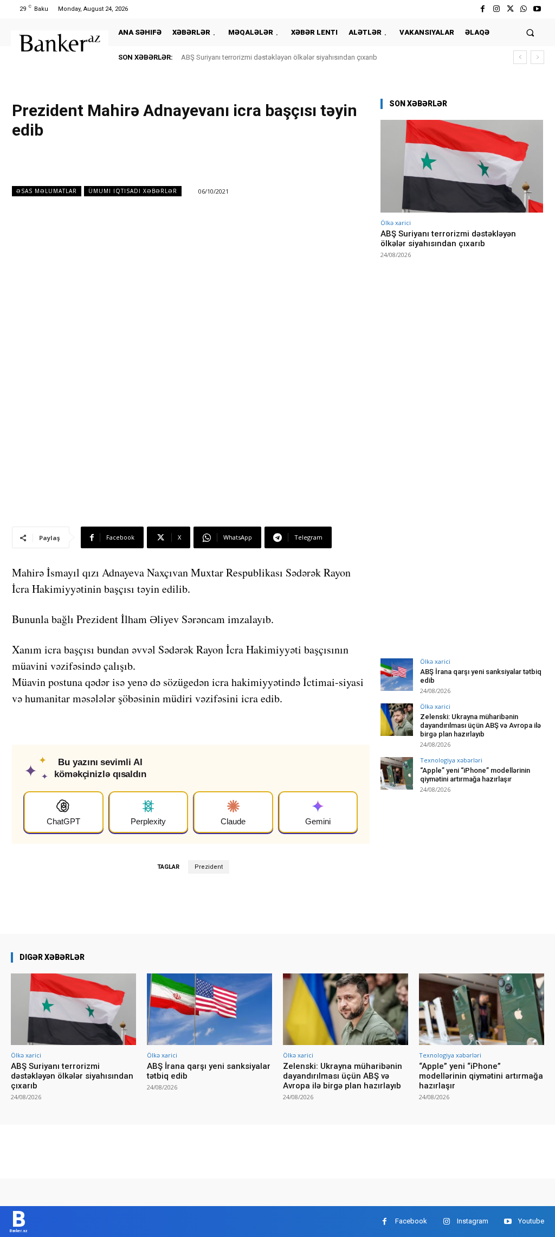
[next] (537, 57)
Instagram (472, 1221)
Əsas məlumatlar (46, 191)
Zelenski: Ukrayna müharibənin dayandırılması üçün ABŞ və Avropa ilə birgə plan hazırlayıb (480, 725)
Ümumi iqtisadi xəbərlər (132, 191)
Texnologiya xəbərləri (451, 760)
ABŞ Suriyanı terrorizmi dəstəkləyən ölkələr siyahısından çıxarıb (279, 57)
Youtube (531, 1221)
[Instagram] (496, 9)
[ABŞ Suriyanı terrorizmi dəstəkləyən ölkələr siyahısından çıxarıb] (461, 166)
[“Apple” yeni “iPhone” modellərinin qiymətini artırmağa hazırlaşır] (396, 773)
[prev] (520, 57)
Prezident (209, 866)
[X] (510, 9)
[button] (530, 32)
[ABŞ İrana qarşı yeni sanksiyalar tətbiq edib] (396, 674)
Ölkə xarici (395, 223)
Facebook (411, 1221)
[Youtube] (537, 9)
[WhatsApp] (524, 9)
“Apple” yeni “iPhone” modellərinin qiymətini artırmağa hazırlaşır (475, 774)
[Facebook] (482, 9)
